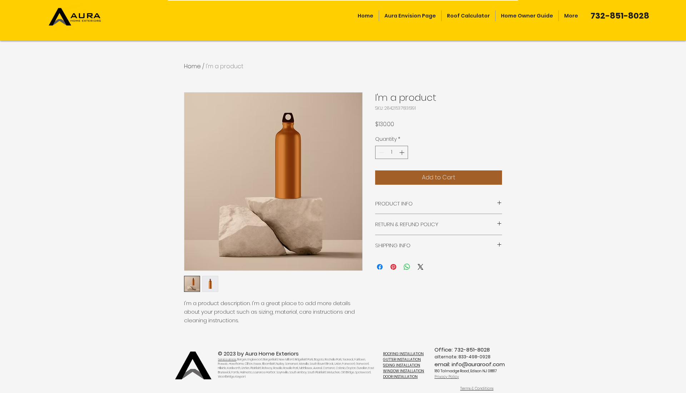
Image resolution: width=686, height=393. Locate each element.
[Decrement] (380, 152)
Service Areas (227, 360)
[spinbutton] (391, 152)
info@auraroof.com (478, 364)
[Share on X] (420, 267)
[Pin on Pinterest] (393, 267)
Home (192, 66)
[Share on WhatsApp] (407, 267)
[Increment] (402, 152)
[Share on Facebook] (380, 267)
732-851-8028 (472, 349)
